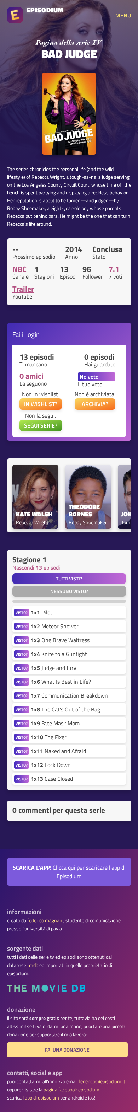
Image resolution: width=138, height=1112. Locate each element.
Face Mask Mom (55, 723)
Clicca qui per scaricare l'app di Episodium (69, 871)
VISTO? (22, 612)
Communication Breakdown (69, 695)
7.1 (114, 269)
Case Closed (52, 778)
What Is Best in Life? (61, 681)
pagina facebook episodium (71, 1090)
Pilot (41, 612)
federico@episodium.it (102, 1081)
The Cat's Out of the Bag (65, 709)
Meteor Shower (55, 626)
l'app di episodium (41, 1098)
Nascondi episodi (36, 567)
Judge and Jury (53, 668)
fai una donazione (67, 1050)
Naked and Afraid (58, 751)
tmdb (32, 965)
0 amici (31, 376)
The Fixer (49, 737)
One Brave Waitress (60, 640)
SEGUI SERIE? (40, 425)
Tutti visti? (69, 578)
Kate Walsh (34, 514)
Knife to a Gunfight (59, 654)
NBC (19, 269)
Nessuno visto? (69, 591)
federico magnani (45, 920)
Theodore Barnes (85, 510)
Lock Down (51, 765)
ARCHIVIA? (95, 404)
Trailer (23, 289)
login (33, 334)
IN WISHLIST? (40, 404)
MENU (123, 15)
